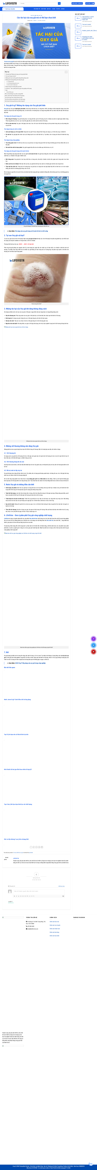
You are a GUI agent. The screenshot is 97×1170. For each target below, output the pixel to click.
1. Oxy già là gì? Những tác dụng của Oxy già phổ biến (16, 74)
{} (31, 896)
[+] (33, 896)
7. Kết (6, 90)
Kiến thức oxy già (38, 15)
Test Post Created (86, 24)
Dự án (53, 8)
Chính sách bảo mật (54, 921)
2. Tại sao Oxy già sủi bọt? (10, 76)
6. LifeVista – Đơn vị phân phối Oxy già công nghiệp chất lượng (18, 88)
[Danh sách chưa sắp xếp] (25, 896)
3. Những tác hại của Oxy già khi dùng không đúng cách (16, 78)
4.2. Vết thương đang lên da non (13, 83)
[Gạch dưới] (19, 896)
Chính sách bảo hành (54, 935)
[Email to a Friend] (36, 847)
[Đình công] (21, 896)
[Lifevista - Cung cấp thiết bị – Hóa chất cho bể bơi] (9, 3)
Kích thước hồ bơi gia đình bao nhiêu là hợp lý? (15, 101)
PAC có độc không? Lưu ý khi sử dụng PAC (14, 93)
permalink (31, 852)
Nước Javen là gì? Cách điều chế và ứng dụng (14, 95)
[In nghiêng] (17, 896)
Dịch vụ (48, 8)
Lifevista (43, 20)
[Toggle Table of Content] (65, 72)
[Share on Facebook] (31, 847)
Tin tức (58, 8)
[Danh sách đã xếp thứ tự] (23, 896)
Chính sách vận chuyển (55, 925)
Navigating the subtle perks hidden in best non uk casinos (88, 38)
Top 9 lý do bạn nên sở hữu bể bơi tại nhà (13, 97)
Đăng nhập (62, 886)
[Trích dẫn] (27, 896)
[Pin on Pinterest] (39, 847)
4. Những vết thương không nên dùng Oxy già (14, 79)
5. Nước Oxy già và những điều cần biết (13, 86)
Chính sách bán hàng (54, 932)
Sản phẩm (43, 8)
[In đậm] (14, 896)
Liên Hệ (62, 8)
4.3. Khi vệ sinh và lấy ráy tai (12, 84)
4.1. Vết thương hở (10, 81)
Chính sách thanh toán (55, 928)
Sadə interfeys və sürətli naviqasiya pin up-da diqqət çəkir (88, 18)
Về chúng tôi (37, 8)
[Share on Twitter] (33, 847)
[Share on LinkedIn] (42, 847)
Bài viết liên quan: (10, 92)
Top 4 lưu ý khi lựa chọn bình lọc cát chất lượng (15, 99)
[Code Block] (29, 896)
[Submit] (59, 3)
